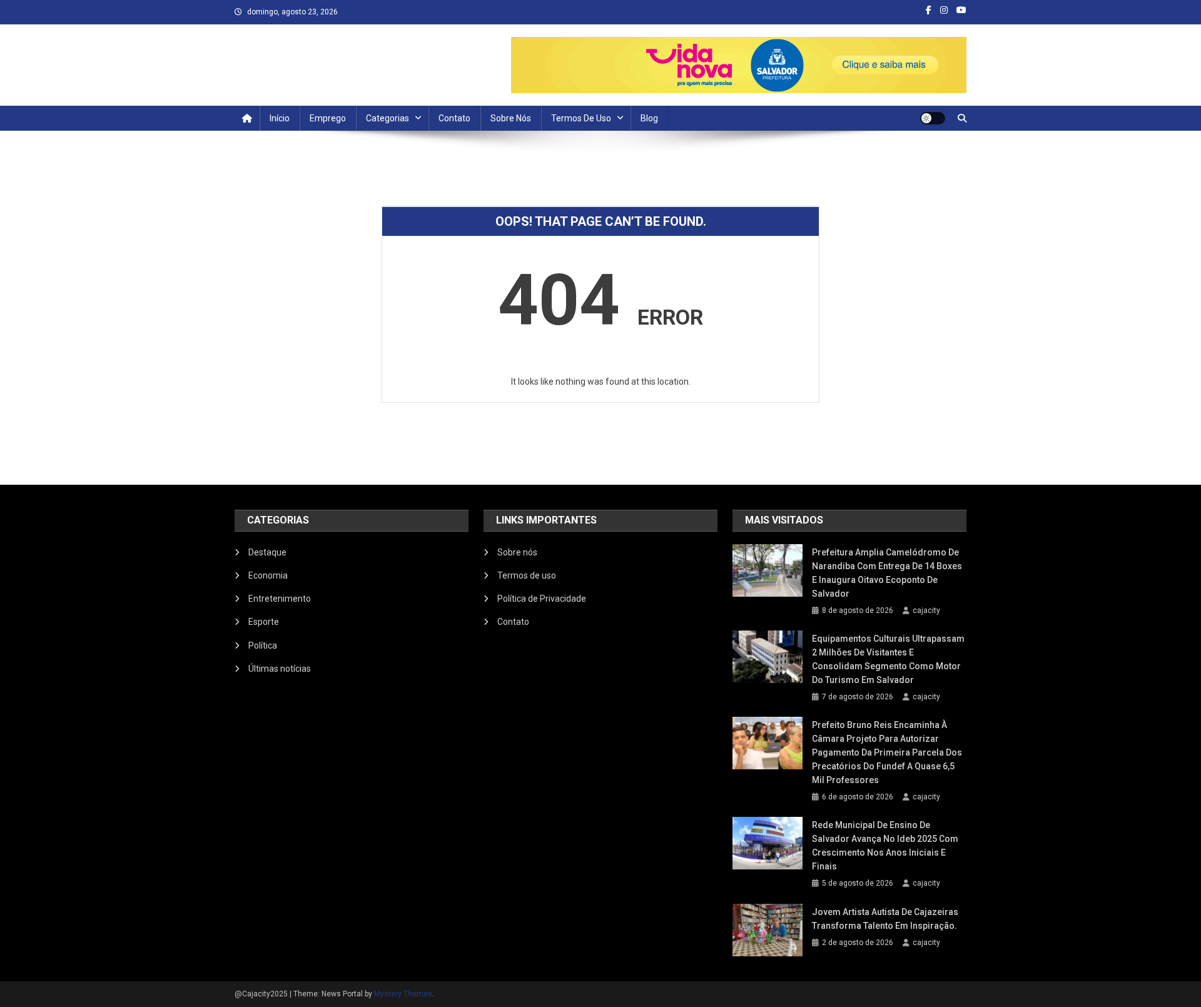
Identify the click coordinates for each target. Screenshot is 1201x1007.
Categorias (387, 118)
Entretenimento (279, 599)
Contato (454, 118)
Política (262, 645)
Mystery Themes (403, 993)
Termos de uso (581, 118)
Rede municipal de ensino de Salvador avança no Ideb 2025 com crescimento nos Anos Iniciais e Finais (885, 845)
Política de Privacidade (541, 599)
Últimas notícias (279, 669)
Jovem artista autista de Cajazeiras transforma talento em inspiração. (885, 919)
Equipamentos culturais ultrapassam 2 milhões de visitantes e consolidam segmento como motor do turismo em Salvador (888, 659)
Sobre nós (510, 118)
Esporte (263, 622)
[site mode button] (932, 118)
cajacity (926, 610)
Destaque (267, 552)
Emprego (328, 118)
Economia (268, 575)
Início (280, 118)
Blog (649, 118)
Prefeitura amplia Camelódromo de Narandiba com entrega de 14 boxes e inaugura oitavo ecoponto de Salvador (887, 573)
